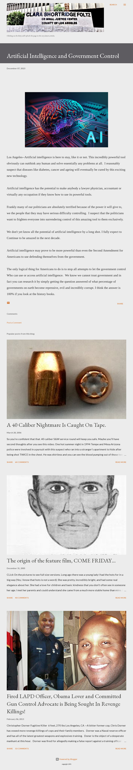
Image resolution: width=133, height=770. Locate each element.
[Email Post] (8, 304)
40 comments (22, 598)
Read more (120, 462)
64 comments (22, 462)
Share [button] (120, 304)
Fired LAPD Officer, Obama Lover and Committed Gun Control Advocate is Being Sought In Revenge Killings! (64, 703)
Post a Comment (14, 322)
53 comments (22, 748)
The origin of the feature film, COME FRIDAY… (61, 560)
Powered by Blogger (68, 759)
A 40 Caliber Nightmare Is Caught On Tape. (56, 424)
